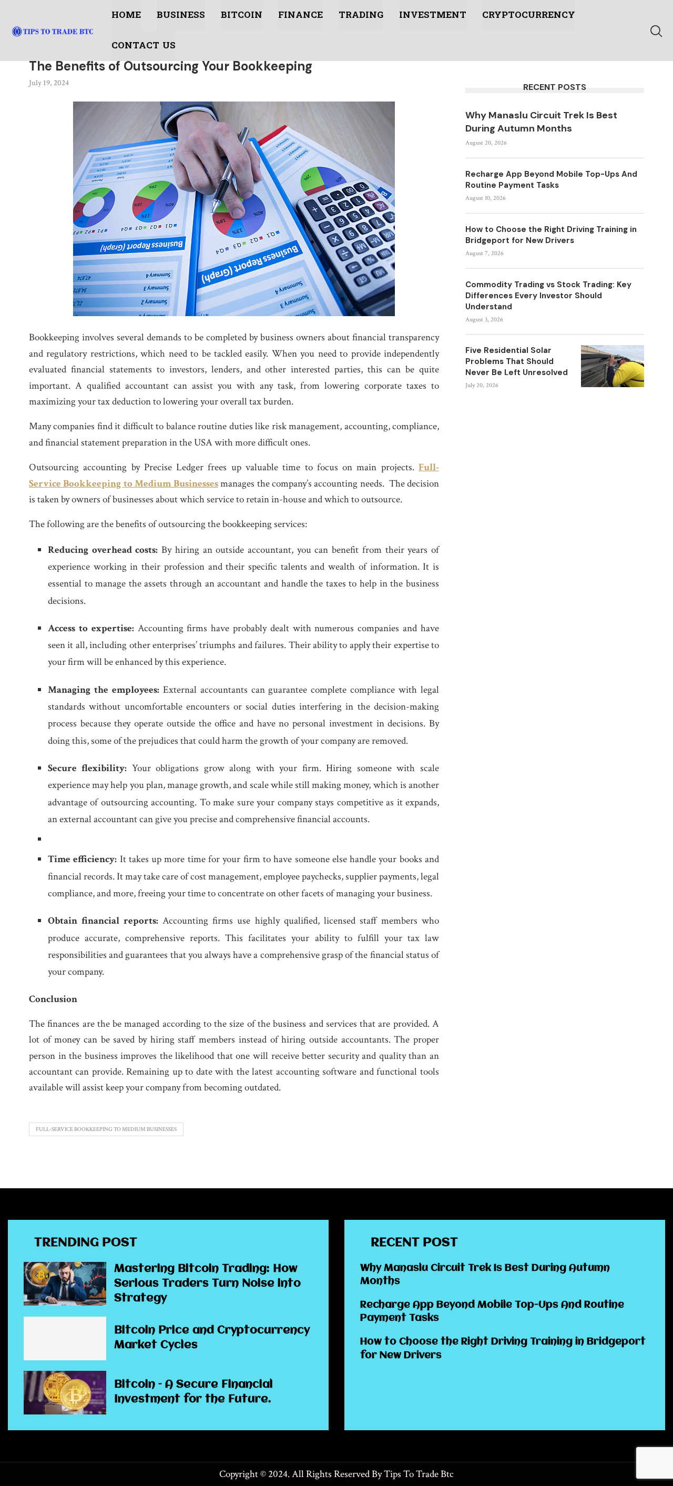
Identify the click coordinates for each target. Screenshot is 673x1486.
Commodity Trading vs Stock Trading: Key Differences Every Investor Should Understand (548, 295)
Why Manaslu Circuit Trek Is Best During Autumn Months (541, 122)
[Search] (655, 31)
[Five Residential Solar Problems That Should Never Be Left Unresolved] (612, 366)
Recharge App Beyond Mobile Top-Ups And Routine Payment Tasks (551, 179)
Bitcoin (241, 15)
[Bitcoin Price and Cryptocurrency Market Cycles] (65, 1338)
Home (126, 15)
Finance (300, 15)
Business (181, 15)
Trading (361, 15)
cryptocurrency (528, 15)
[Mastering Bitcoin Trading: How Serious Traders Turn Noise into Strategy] (65, 1284)
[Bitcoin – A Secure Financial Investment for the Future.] (65, 1392)
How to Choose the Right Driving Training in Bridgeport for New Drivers (551, 235)
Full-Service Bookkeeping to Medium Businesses (106, 1129)
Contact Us (143, 45)
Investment (432, 15)
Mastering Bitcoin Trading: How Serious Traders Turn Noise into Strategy (207, 1283)
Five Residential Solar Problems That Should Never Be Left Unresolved (516, 361)
